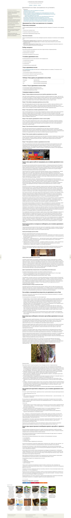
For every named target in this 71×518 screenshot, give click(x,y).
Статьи (39, 5)
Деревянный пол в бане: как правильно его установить (34, 10)
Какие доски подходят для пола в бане (32, 15)
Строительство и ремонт (35, 2)
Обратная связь (45, 514)
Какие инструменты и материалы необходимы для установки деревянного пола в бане (39, 14)
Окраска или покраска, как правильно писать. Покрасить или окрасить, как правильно (14, 34)
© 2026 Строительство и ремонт (12, 514)
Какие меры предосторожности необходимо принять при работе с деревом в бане (39, 21)
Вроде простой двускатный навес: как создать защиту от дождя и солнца (14, 30)
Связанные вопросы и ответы (29, 11)
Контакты (27, 514)
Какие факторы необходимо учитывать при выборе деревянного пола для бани (38, 18)
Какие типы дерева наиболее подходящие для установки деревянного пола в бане (39, 12)
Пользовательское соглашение (32, 514)
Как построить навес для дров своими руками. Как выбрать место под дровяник (14, 16)
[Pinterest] (35, 482)
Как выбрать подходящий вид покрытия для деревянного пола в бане (36, 17)
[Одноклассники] (43, 482)
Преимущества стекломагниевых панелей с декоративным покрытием (14, 13)
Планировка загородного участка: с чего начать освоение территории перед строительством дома (14, 20)
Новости (35, 5)
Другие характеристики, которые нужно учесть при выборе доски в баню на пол (39, 16)
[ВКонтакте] (26, 482)
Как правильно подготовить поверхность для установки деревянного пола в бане (38, 19)
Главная (31, 5)
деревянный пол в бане (29, 69)
